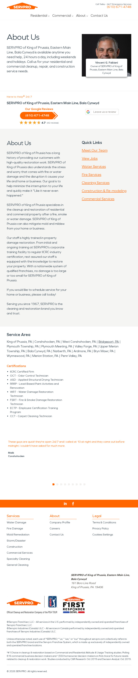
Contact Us (99, 15)
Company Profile (60, 522)
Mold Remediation (18, 534)
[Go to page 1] (54, 484)
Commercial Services (98, 199)
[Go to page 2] (57, 484)
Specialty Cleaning (18, 558)
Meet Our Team (95, 150)
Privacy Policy (100, 528)
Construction (15, 546)
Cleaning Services (96, 182)
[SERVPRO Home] (22, 6)
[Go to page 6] (73, 484)
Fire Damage (15, 528)
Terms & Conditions (104, 522)
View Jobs (90, 158)
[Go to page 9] (85, 484)
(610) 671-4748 (119, 7)
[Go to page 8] (81, 484)
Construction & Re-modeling (104, 191)
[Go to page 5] (69, 484)
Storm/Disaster (16, 540)
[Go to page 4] (65, 484)
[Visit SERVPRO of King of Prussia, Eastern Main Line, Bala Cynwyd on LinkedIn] (65, 503)
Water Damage (16, 522)
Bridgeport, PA (108, 342)
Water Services (94, 166)
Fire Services (91, 174)
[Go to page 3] (61, 484)
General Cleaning (17, 564)
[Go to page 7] (77, 484)
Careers (55, 528)
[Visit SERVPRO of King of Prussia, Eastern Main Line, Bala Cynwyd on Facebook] (73, 503)
